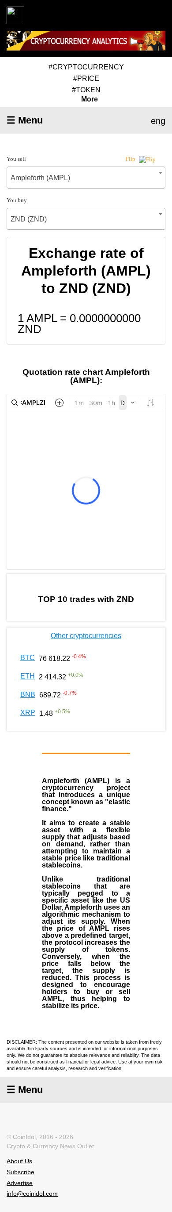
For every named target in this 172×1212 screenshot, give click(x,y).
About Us (19, 1161)
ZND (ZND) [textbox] (29, 219)
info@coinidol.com (32, 1193)
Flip (131, 159)
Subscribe (20, 1172)
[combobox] (86, 178)
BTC (27, 657)
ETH (27, 676)
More (89, 99)
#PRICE (86, 78)
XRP (27, 712)
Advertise (20, 1182)
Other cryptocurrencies (86, 635)
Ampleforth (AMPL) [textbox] (40, 177)
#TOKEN (86, 90)
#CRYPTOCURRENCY (86, 67)
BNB (27, 694)
